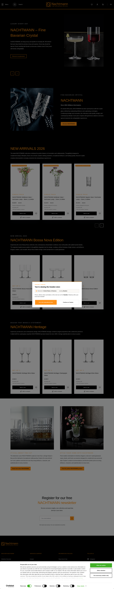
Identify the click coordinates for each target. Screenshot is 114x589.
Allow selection (101, 570)
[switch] (44, 586)
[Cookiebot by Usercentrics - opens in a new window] (10, 586)
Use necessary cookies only (101, 575)
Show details (80, 586)
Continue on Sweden (68, 302)
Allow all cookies (101, 565)
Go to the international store (46, 302)
